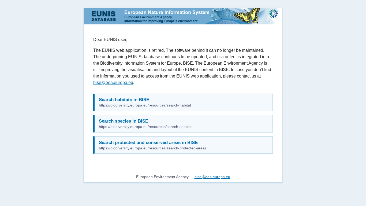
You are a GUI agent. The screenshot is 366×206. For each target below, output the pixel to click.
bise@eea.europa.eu (113, 82)
